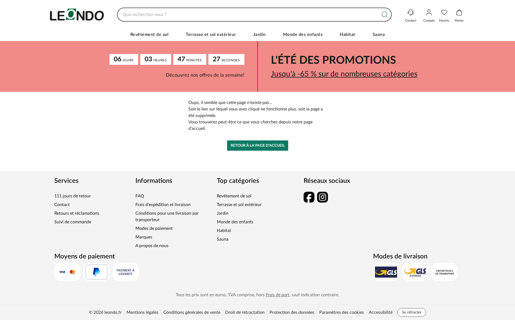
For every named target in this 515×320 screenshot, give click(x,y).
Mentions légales (142, 312)
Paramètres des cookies (341, 312)
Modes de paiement (154, 228)
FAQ (139, 196)
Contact (62, 205)
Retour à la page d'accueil (258, 145)
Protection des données (292, 312)
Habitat (347, 34)
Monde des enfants (303, 34)
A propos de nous (151, 246)
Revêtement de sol (149, 34)
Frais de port (278, 295)
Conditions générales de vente (191, 312)
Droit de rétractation (245, 312)
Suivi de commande (72, 222)
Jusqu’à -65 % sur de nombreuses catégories (344, 74)
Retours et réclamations (76, 213)
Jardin (259, 34)
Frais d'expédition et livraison (163, 205)
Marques (143, 237)
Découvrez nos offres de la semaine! (205, 75)
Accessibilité (381, 312)
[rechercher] (384, 14)
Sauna (379, 34)
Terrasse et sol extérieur (211, 34)
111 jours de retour (72, 196)
